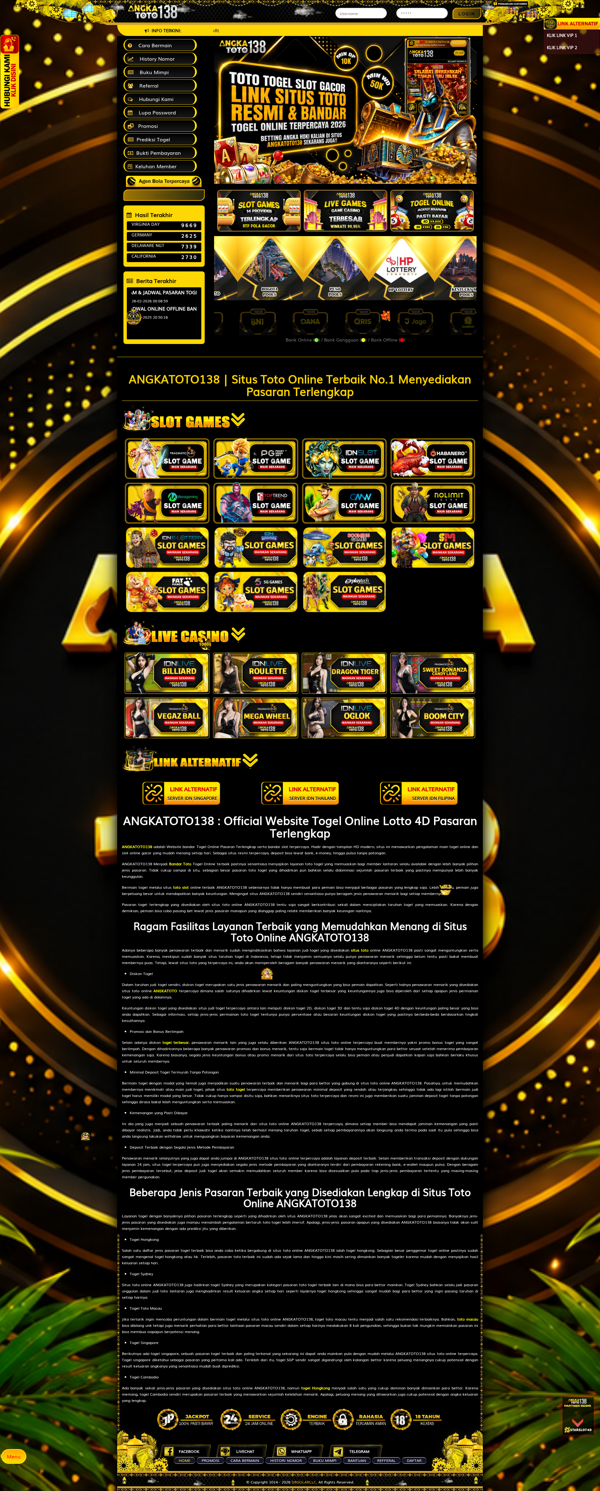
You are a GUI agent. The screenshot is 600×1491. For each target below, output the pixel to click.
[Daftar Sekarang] (578, 1416)
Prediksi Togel (153, 139)
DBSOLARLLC (304, 1482)
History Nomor (156, 58)
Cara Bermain (153, 45)
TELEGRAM (359, 1451)
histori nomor (286, 1460)
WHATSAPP (301, 1451)
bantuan (357, 1460)
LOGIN (466, 13)
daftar (414, 1460)
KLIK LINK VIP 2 (562, 47)
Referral (147, 85)
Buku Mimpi (153, 72)
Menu (14, 1456)
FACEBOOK (189, 1451)
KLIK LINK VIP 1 (562, 35)
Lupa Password (156, 112)
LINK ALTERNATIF (192, 793)
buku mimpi (325, 1460)
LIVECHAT (245, 1451)
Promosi (147, 125)
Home (184, 1460)
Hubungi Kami (154, 99)
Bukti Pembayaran (158, 152)
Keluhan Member (156, 166)
